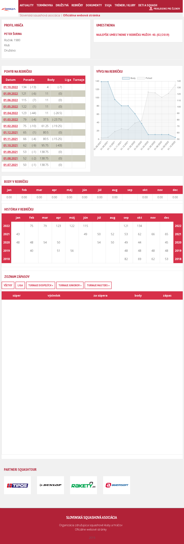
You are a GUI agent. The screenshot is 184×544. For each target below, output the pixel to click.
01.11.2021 (10, 139)
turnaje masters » (98, 285)
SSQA (108, 5)
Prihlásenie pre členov (167, 8)
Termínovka (44, 5)
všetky (8, 285)
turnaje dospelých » (40, 285)
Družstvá (62, 5)
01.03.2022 (10, 119)
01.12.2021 (10, 132)
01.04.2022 (10, 113)
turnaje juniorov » (69, 285)
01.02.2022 (10, 126)
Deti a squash (147, 5)
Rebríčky (77, 5)
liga (20, 285)
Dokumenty (94, 5)
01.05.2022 (10, 107)
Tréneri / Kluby (124, 5)
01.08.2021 (10, 158)
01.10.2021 (10, 145)
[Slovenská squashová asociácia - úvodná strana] (8, 15)
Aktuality (27, 5)
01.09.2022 (10, 94)
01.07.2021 (10, 165)
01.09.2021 (10, 152)
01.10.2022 (10, 87)
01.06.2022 (10, 100)
